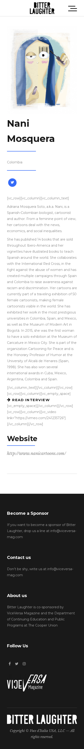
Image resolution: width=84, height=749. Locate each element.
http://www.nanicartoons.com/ (36, 453)
